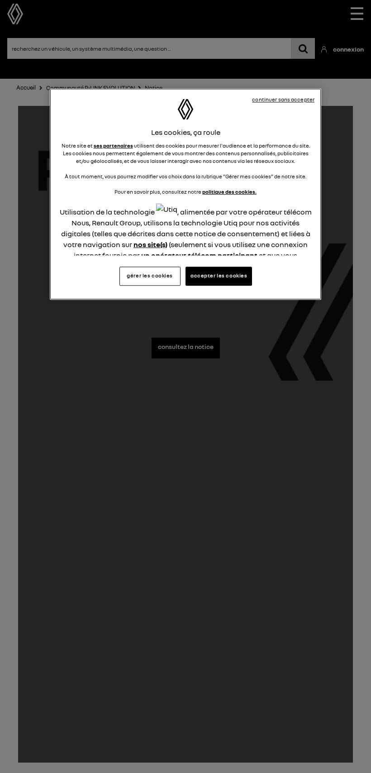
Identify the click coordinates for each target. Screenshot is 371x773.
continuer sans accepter (283, 100)
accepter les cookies (218, 275)
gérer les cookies (150, 275)
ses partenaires (113, 146)
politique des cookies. (229, 192)
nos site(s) (150, 244)
